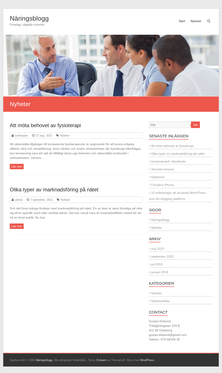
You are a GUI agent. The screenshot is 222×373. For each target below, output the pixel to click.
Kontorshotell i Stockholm (168, 161)
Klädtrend (157, 177)
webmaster (21, 135)
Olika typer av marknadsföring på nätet (54, 189)
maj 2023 (157, 248)
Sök (195, 125)
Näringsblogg (29, 18)
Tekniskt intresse (162, 169)
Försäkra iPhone (162, 185)
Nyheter (196, 21)
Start (182, 21)
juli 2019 (157, 264)
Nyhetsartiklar (160, 301)
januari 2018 (159, 272)
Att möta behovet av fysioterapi (45, 125)
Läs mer (16, 166)
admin (19, 199)
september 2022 (162, 256)
